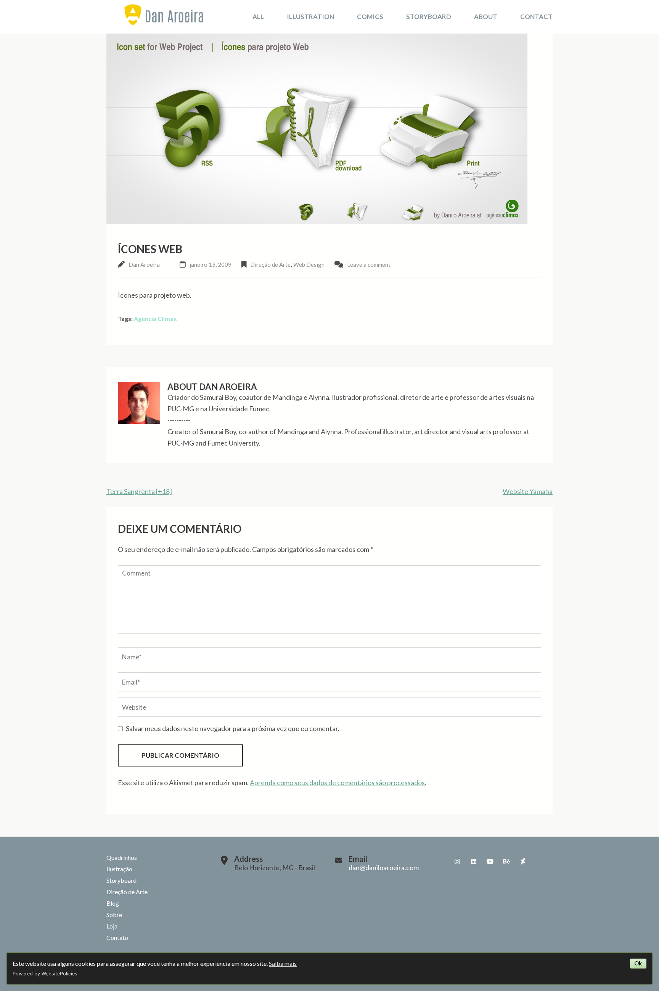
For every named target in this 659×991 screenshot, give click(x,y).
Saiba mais (283, 963)
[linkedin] (473, 861)
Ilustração (119, 868)
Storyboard (428, 17)
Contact (536, 17)
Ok (638, 963)
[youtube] (490, 861)
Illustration (310, 17)
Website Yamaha (528, 491)
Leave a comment (369, 264)
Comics (370, 17)
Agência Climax (155, 318)
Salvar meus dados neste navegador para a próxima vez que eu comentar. (232, 728)
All (258, 17)
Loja (111, 926)
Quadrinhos (121, 857)
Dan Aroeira (144, 264)
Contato (117, 937)
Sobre (114, 914)
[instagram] (457, 861)
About (485, 17)
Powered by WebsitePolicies (45, 974)
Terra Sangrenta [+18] (139, 491)
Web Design (309, 264)
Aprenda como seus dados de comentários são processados (337, 782)
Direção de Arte (270, 264)
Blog (112, 903)
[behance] (506, 861)
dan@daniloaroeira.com (384, 867)
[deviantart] (522, 861)
